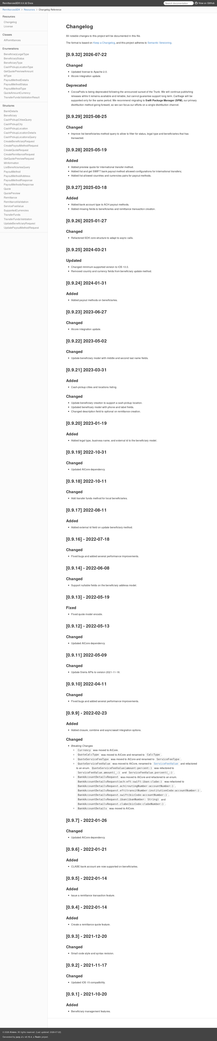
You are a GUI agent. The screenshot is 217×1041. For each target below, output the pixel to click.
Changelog (10, 22)
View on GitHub (206, 3)
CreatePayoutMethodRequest (21, 145)
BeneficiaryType (13, 62)
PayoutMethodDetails (16, 80)
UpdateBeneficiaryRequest (19, 223)
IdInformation (11, 163)
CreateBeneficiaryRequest (19, 141)
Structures (8, 105)
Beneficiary (10, 115)
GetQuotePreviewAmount (18, 71)
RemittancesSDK (11, 9)
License (8, 26)
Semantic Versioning (160, 42)
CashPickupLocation (16, 128)
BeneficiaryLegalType (16, 54)
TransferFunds (12, 214)
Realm (38, 1036)
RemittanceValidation (16, 202)
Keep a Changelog (104, 42)
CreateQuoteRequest (16, 150)
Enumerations (11, 48)
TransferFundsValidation (18, 219)
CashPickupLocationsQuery (20, 137)
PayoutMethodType (15, 88)
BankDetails (11, 111)
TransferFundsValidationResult (22, 97)
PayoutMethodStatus (16, 84)
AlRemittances (12, 40)
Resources (29, 9)
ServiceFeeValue (14, 206)
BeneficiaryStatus (14, 58)
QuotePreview (12, 193)
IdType (7, 75)
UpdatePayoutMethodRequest (21, 227)
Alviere (13, 1032)
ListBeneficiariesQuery (17, 167)
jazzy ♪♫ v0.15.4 (24, 1036)
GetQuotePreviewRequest (19, 158)
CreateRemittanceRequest (19, 154)
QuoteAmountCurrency (17, 93)
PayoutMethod (12, 171)
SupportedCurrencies (16, 210)
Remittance (10, 197)
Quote (7, 189)
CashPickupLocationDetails (20, 132)
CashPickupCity (13, 124)
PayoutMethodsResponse (19, 184)
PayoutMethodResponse (18, 180)
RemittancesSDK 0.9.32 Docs (18, 3)
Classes (7, 34)
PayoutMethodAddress (17, 176)
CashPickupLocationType (18, 67)
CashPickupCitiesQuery (18, 119)
